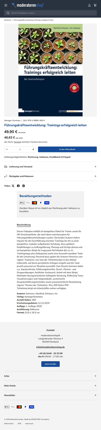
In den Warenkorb (67, 149)
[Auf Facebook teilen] (18, 185)
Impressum (29, 423)
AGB (19, 423)
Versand (17, 142)
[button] (95, 5)
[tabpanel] (50, 272)
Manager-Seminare (12, 120)
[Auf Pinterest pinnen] (23, 185)
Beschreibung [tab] (24, 224)
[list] (50, 70)
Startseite (7, 20)
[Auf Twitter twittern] (13, 185)
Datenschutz (8, 423)
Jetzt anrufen (50, 364)
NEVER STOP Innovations (40, 419)
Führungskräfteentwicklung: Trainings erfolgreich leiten (34, 20)
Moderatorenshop (16, 419)
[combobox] (50, 13)
